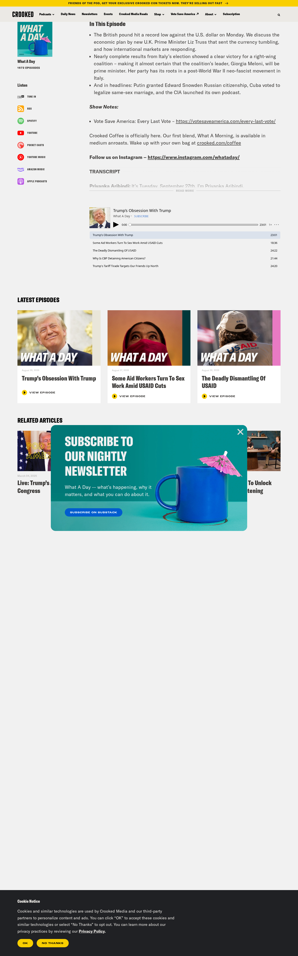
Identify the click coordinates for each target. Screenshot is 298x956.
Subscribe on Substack (93, 512)
